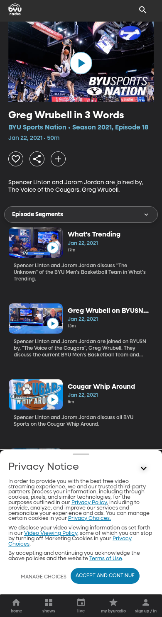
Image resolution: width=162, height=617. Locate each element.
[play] (81, 63)
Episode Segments (37, 214)
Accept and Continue (105, 575)
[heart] (15, 158)
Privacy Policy (89, 502)
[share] (36, 158)
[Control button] (143, 468)
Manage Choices (43, 577)
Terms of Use (105, 558)
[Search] (143, 10)
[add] (58, 158)
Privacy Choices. (89, 518)
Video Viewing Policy (50, 533)
